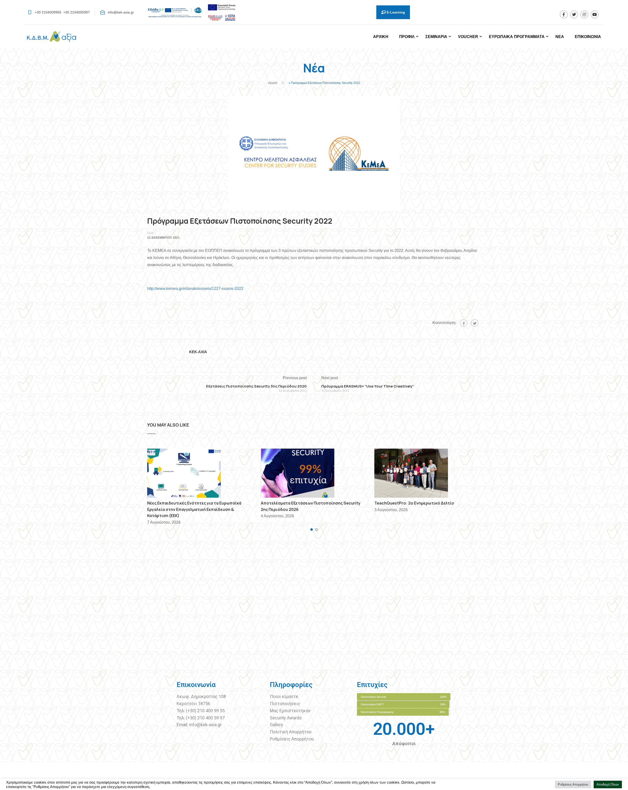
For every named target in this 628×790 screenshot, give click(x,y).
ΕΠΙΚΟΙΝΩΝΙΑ (588, 37)
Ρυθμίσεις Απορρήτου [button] (573, 784)
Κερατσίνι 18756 (193, 703)
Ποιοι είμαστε (284, 696)
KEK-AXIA (198, 352)
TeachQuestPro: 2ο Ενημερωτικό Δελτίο (414, 503)
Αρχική (272, 83)
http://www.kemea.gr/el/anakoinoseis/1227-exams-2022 (195, 288)
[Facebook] (463, 323)
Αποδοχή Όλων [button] (608, 784)
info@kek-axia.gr (121, 12)
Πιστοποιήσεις (285, 703)
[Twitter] (474, 323)
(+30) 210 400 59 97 (205, 717)
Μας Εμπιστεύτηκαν (291, 710)
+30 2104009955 (48, 12)
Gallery (276, 724)
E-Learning (395, 12)
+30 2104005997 (76, 12)
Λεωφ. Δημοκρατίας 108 (201, 696)
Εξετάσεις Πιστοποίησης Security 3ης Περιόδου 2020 (256, 386)
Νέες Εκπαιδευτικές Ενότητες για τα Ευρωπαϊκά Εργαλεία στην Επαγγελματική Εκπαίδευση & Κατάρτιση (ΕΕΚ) (194, 509)
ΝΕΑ (559, 37)
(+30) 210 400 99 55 (205, 710)
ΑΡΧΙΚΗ (380, 37)
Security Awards (286, 717)
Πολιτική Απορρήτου (291, 731)
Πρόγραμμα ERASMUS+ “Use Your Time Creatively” (367, 386)
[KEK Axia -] (51, 39)
